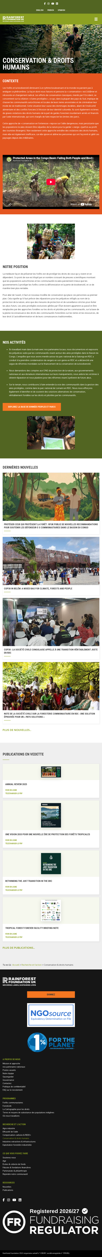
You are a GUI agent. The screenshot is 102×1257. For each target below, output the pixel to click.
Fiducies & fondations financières (17, 1167)
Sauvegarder (8, 1077)
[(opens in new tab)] (51, 1051)
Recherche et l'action (32, 964)
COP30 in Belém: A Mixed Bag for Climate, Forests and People (38, 588)
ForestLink (7, 1106)
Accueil (15, 964)
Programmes (9, 1098)
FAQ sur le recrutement (13, 1090)
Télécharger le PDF (13, 793)
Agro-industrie (9, 1128)
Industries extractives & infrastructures (19, 1141)
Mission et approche (11, 1063)
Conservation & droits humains (16, 1138)
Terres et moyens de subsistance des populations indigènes (28, 1112)
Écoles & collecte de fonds (14, 1164)
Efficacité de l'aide (10, 1132)
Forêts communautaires (13, 1102)
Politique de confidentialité (14, 1086)
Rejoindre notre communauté (15, 1174)
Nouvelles (7, 1187)
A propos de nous (11, 1059)
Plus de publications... (19, 947)
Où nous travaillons (11, 1116)
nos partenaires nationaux (14, 1067)
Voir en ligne (11, 790)
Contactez (7, 1083)
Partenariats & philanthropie (15, 1171)
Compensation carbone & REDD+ (17, 1135)
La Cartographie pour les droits (16, 1109)
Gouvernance (8, 1080)
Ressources (9, 1182)
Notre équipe (8, 1073)
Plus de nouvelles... (17, 730)
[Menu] (96, 18)
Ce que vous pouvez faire (15, 1153)
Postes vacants (9, 1070)
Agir (4, 1161)
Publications (8, 1190)
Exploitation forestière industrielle (17, 1145)
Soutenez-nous (9, 1157)
